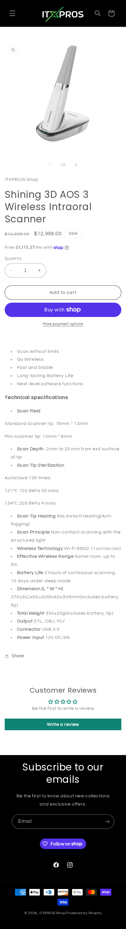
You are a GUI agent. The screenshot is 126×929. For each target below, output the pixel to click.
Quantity (13, 259)
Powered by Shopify (84, 913)
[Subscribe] (107, 821)
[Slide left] (49, 164)
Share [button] (18, 656)
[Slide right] (76, 164)
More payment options (63, 324)
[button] (12, 13)
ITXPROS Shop (53, 913)
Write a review (63, 724)
